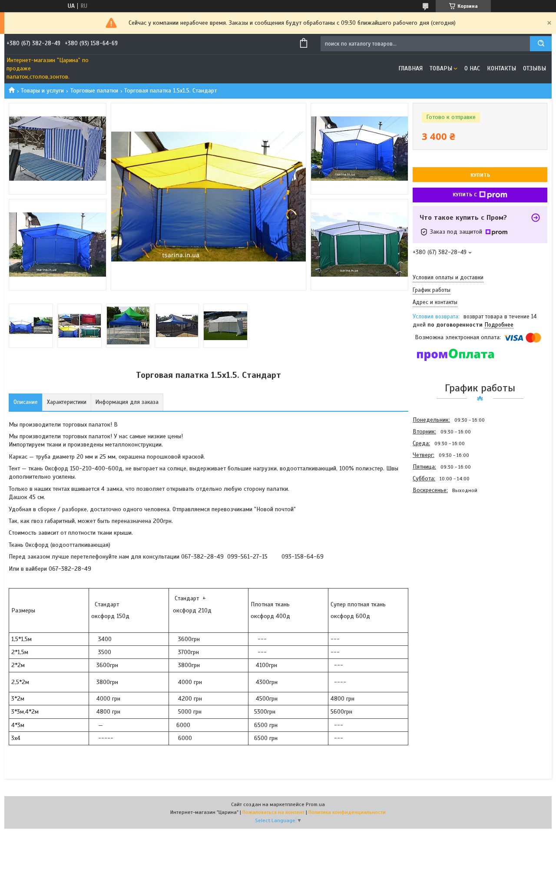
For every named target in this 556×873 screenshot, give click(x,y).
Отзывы (534, 68)
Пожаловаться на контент (273, 812)
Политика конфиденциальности (347, 812)
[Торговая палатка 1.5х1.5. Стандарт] (443, 542)
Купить (480, 175)
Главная (410, 68)
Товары (441, 68)
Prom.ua (315, 804)
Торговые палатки (94, 90)
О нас (472, 68)
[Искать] (541, 43)
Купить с (465, 195)
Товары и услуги (42, 90)
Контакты (501, 68)
